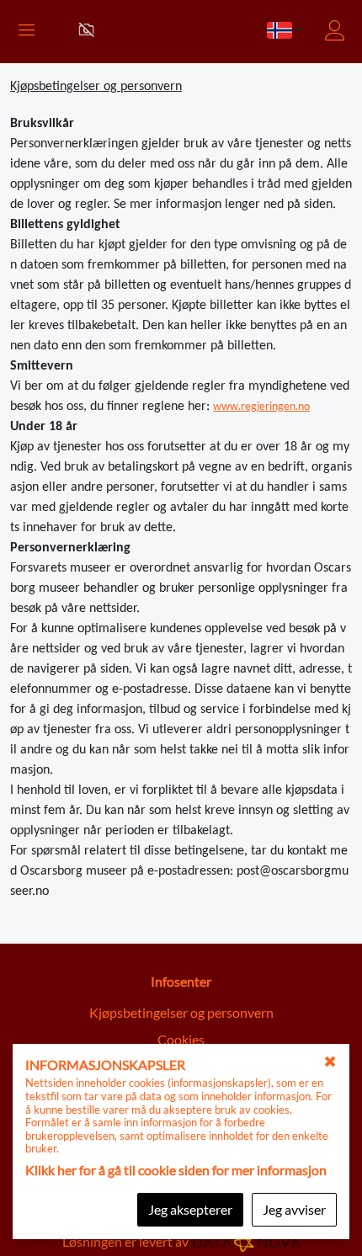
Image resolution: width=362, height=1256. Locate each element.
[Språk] (284, 32)
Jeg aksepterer (190, 1209)
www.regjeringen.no (261, 405)
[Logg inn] (337, 31)
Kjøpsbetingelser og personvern (181, 1012)
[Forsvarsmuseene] (86, 30)
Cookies (181, 1039)
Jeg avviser (294, 1209)
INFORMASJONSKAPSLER (105, 1064)
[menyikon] (22, 31)
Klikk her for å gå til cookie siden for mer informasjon (176, 1170)
